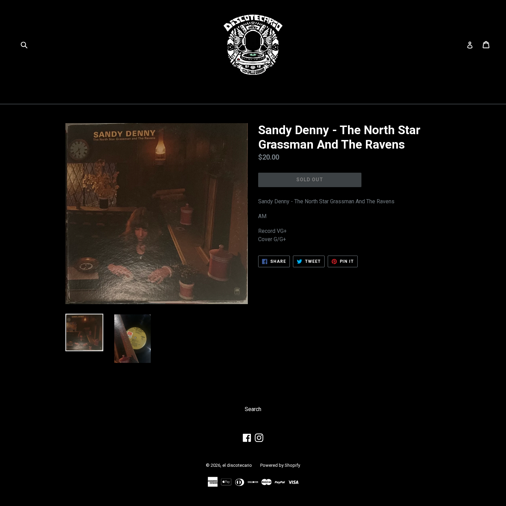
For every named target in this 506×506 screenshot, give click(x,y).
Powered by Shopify (280, 465)
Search (253, 409)
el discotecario (237, 465)
